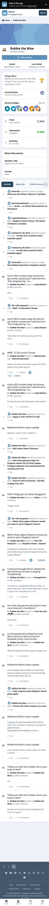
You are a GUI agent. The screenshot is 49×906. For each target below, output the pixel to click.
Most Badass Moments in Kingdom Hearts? (26, 265)
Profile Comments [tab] (38, 184)
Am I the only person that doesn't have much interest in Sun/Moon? (26, 607)
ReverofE (15, 191)
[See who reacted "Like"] (30, 372)
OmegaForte (40, 577)
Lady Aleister (40, 284)
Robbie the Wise (17, 284)
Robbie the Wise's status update (23, 427)
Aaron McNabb (22, 896)
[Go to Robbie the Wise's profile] (3, 277)
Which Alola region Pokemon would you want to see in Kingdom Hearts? (27, 536)
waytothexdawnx (19, 218)
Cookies (37, 889)
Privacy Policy (14, 889)
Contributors (21, 885)
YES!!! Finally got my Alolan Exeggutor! (26, 494)
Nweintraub (39, 356)
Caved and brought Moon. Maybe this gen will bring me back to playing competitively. (26, 571)
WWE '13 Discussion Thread (25, 308)
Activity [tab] (7, 184)
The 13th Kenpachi (19, 305)
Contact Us (26, 889)
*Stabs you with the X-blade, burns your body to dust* (27, 768)
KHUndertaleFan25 (19, 203)
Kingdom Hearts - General (34, 543)
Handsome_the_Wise (20, 233)
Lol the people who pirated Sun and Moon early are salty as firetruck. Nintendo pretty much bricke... (25, 636)
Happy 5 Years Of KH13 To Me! (26, 417)
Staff (11, 885)
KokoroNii (16, 262)
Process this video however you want (29, 706)
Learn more (5, 4)
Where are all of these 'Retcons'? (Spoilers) (26, 194)
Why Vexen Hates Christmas (25, 448)
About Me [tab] (20, 184)
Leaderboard (35, 885)
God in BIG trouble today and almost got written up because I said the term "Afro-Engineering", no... (26, 278)
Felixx (36, 497)
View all (41, 103)
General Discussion (20, 358)
